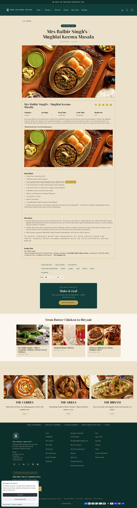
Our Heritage (75, 437)
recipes (84, 268)
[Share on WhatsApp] (46, 277)
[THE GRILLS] (68, 387)
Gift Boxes (49, 461)
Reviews (58, 10)
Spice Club (75, 10)
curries (70, 268)
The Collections (51, 453)
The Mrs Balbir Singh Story (79, 441)
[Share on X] (54, 277)
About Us (74, 457)
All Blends (49, 437)
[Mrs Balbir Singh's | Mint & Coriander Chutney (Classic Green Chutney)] (32, 341)
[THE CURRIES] (25, 387)
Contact (97, 445)
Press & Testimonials (77, 466)
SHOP (24, 414)
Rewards (98, 441)
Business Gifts (99, 457)
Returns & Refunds (101, 453)
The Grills (49, 445)
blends (63, 268)
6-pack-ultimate (60, 265)
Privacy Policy (79, 499)
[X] (28, 464)
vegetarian (44, 272)
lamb (77, 268)
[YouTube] (23, 464)
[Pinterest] (33, 464)
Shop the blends (68, 302)
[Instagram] (14, 464)
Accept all (20, 495)
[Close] (37, 482)
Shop (39, 10)
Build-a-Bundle (51, 457)
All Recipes (26, 21)
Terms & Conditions (16, 504)
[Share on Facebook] (50, 277)
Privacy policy (6, 504)
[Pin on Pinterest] (58, 277)
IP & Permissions (98, 499)
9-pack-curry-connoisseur (49, 268)
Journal (65, 10)
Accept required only (20, 499)
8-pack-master (72, 265)
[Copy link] (62, 277)
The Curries (49, 441)
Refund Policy (88, 499)
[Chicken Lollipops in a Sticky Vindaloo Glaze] (104, 341)
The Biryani (49, 449)
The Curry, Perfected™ (78, 449)
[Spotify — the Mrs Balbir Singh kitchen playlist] (37, 464)
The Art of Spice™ (76, 445)
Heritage (84, 10)
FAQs (97, 449)
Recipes (48, 10)
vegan (92, 268)
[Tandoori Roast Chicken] (68, 341)
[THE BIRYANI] (112, 387)
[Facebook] (19, 464)
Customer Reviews (76, 461)
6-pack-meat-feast (46, 265)
